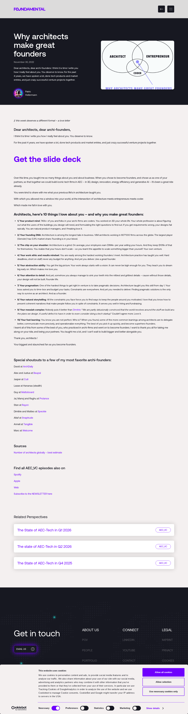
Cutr (26, 379)
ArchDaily (28, 366)
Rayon (25, 405)
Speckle (42, 411)
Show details (153, 708)
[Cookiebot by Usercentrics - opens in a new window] (19, 708)
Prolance (44, 398)
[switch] (84, 708)
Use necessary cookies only (163, 691)
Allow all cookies (163, 672)
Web (16, 487)
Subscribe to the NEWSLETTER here (33, 493)
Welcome (27, 430)
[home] (29, 9)
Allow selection (163, 682)
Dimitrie (77, 309)
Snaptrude (27, 417)
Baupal (37, 373)
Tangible (28, 424)
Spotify (17, 474)
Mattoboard (27, 392)
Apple (17, 481)
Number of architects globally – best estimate (38, 452)
